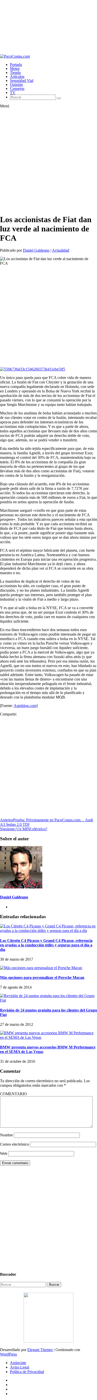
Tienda (15, 72)
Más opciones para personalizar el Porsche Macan (42, 977)
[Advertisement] (48, 27)
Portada (16, 64)
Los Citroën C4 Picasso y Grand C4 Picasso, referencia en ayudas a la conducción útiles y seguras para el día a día (46, 945)
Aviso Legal (19, 1367)
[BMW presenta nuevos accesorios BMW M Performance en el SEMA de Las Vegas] (48, 1037)
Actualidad (60, 250)
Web (3, 1153)
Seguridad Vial (21, 80)
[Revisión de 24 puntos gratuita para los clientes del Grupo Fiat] (48, 1000)
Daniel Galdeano (36, 250)
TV (12, 92)
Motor (15, 68)
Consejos (17, 88)
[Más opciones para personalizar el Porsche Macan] (41, 968)
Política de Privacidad (27, 1372)
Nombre (6, 1135)
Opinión (16, 84)
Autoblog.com (25, 705)
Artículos (17, 76)
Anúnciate (18, 1363)
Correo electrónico (14, 1144)
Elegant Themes (40, 1350)
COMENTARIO (13, 1094)
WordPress (8, 1354)
